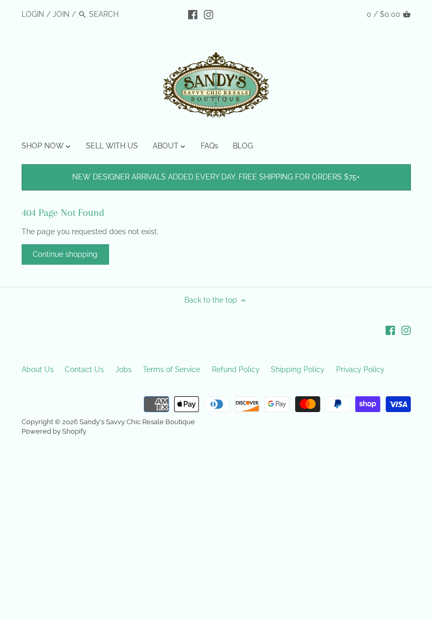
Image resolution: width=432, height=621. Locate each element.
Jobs (123, 369)
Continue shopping (65, 254)
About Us (38, 369)
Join (61, 14)
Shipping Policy (298, 369)
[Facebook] (193, 14)
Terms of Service (171, 369)
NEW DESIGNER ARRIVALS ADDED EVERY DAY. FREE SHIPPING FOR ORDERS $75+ (216, 177)
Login (33, 14)
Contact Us (84, 369)
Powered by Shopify (54, 431)
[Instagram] (208, 14)
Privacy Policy (360, 369)
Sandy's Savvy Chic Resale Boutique (137, 422)
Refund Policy (236, 369)
